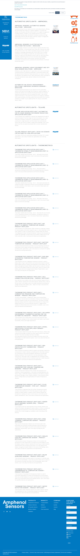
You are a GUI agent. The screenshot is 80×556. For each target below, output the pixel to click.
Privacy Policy (25, 552)
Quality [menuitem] (55, 504)
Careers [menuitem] (55, 507)
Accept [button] (57, 12)
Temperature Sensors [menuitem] (33, 502)
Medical (74, 34)
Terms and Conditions (66, 552)
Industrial (74, 26)
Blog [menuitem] (55, 509)
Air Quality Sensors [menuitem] (32, 507)
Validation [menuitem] (30, 511)
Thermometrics (21, 17)
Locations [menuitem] (56, 502)
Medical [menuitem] (43, 504)
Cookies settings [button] (51, 12)
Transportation (74, 18)
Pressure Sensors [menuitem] (32, 504)
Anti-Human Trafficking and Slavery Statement (48, 552)
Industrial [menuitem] (43, 507)
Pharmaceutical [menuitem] (45, 509)
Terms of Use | (33, 552)
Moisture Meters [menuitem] (32, 509)
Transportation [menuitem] (44, 502)
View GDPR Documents (18, 6)
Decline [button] (62, 12)
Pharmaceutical (74, 43)
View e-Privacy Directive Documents (20, 4)
